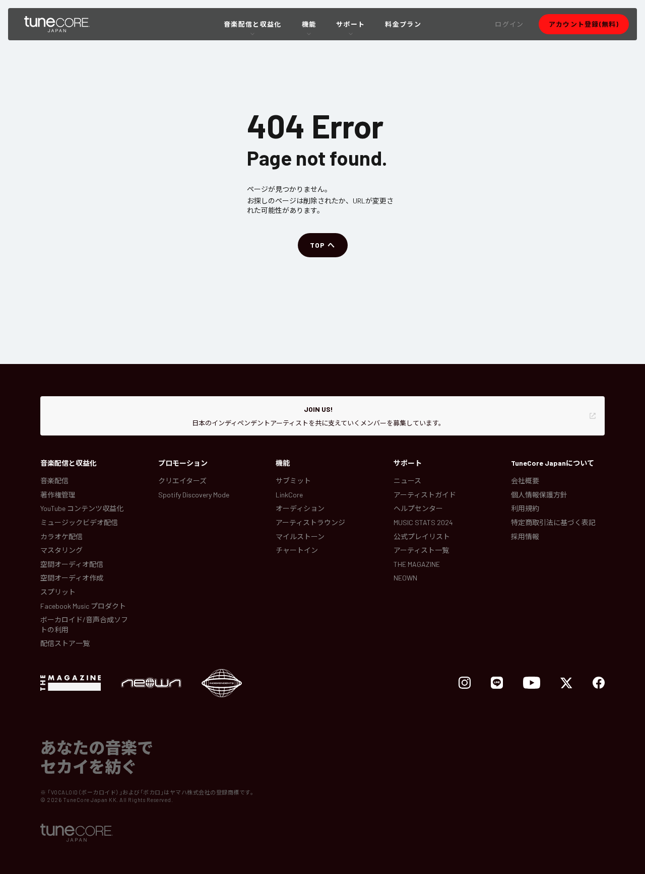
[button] (509, 24)
